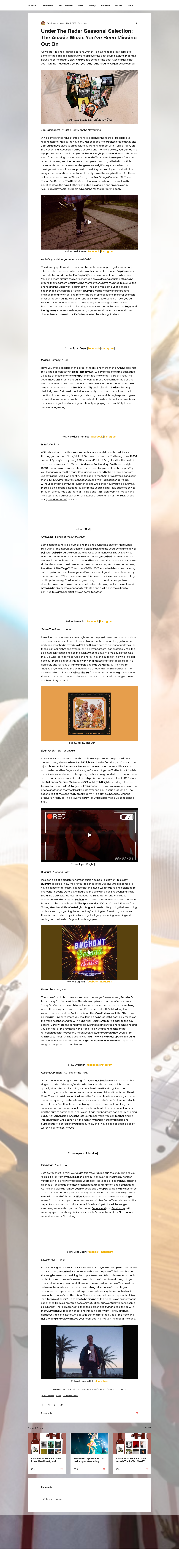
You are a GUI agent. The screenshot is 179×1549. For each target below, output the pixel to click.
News (80, 5)
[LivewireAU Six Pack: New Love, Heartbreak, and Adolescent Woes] (47, 1440)
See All (148, 1425)
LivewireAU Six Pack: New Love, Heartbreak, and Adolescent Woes (46, 1457)
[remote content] (89, 332)
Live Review (47, 5)
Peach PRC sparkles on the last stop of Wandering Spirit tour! (89, 1457)
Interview (105, 5)
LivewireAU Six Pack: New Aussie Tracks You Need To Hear (131, 1457)
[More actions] (136, 23)
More (130, 5)
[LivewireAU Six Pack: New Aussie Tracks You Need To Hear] (132, 1440)
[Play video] (89, 222)
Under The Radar (70, 1393)
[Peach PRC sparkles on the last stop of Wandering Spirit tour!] (90, 1440)
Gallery (92, 5)
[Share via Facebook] (42, 1402)
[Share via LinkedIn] (55, 1402)
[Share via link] (61, 1402)
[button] (148, 5)
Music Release (65, 5)
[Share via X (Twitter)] (48, 1402)
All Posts (32, 5)
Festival (118, 5)
